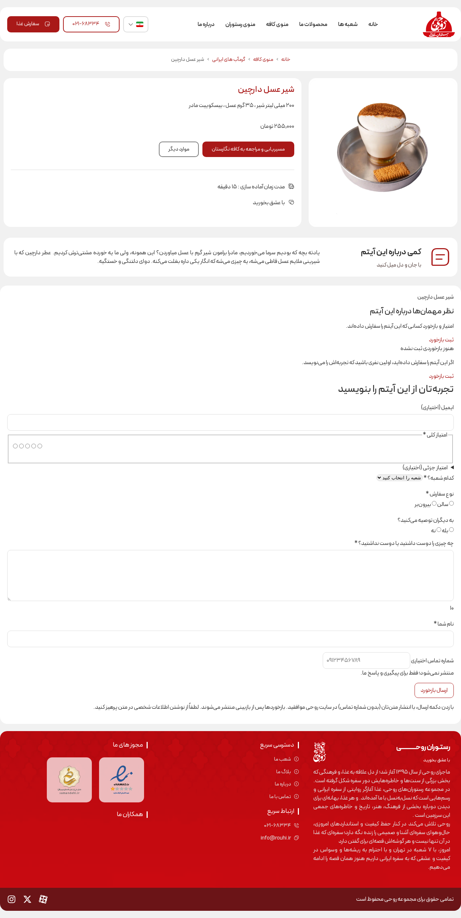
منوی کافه (277, 24)
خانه (373, 24)
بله (445, 531)
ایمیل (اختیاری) (437, 407)
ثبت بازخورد (441, 340)
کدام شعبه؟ (439, 478)
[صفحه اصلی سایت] (438, 24)
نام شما (444, 624)
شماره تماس (432, 661)
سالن (442, 504)
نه (433, 531)
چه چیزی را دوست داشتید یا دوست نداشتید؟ (404, 543)
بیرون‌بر (423, 504)
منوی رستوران (240, 24)
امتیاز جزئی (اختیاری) (425, 468)
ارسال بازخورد (434, 690)
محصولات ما (313, 24)
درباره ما (206, 24)
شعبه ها (348, 24)
